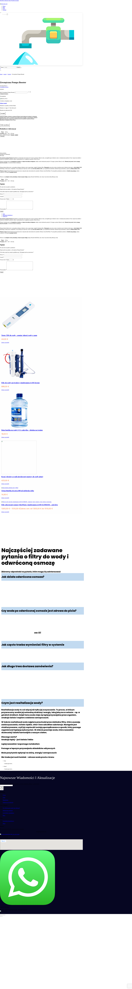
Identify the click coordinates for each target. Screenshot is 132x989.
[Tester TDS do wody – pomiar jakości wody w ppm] (18, 332)
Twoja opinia (3, 209)
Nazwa (2, 194)
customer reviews (4, 87)
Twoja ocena (3, 199)
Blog (4, 7)
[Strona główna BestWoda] (3, 3)
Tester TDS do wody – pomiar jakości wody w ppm (19, 335)
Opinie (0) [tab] (5, 216)
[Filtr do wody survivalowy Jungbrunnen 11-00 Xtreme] (18, 379)
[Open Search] (0, 66)
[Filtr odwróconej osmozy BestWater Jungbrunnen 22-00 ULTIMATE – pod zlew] (26, 501)
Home (4, 6)
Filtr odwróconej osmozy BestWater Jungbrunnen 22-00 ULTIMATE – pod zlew (29, 505)
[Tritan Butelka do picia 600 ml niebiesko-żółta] (9, 487)
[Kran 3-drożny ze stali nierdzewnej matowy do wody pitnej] (19, 473)
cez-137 (37, 632)
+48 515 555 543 (4, 907)
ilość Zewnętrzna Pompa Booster (7, 92)
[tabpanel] (41, 167)
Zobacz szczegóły (5, 342)
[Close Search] (21, 67)
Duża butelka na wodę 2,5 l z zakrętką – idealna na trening (22, 430)
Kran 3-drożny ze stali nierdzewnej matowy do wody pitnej (22, 477)
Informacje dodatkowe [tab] (8, 215)
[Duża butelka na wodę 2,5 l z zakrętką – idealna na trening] (18, 427)
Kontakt (4, 9)
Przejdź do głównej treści (5, 0)
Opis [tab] (4, 213)
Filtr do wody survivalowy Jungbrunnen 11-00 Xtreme (20, 383)
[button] (3, 113)
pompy (5, 74)
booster (9, 74)
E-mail (2, 196)
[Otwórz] (0, 12)
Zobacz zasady (3, 103)
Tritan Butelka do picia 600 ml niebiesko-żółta (17, 491)
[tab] (41, 153)
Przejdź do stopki (15, 0)
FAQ (4, 8)
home (1, 74)
